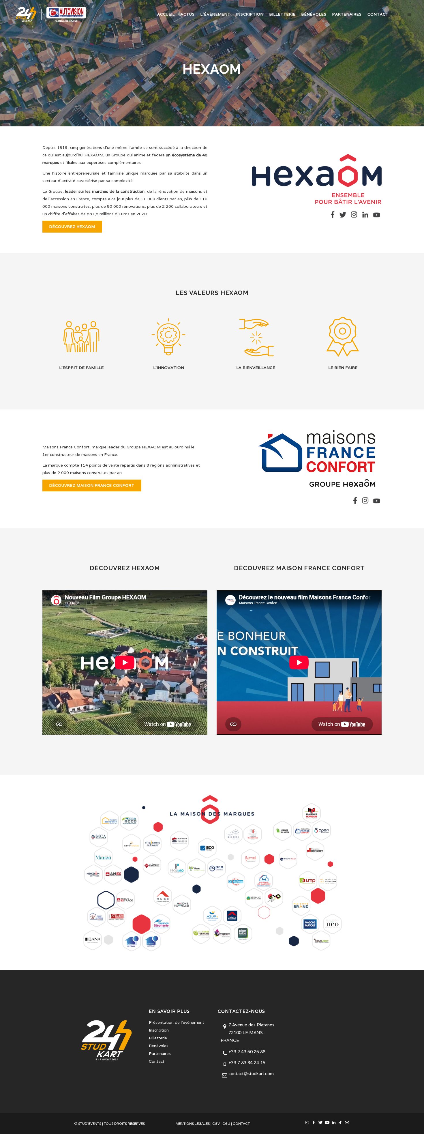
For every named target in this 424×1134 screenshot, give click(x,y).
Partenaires (160, 1053)
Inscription (159, 1030)
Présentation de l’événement (176, 1022)
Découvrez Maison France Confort (91, 485)
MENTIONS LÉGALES (193, 1123)
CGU (226, 1123)
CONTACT (241, 1123)
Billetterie (158, 1037)
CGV (216, 1123)
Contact (156, 1061)
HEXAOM (94, 155)
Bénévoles (158, 1045)
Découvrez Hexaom (72, 226)
